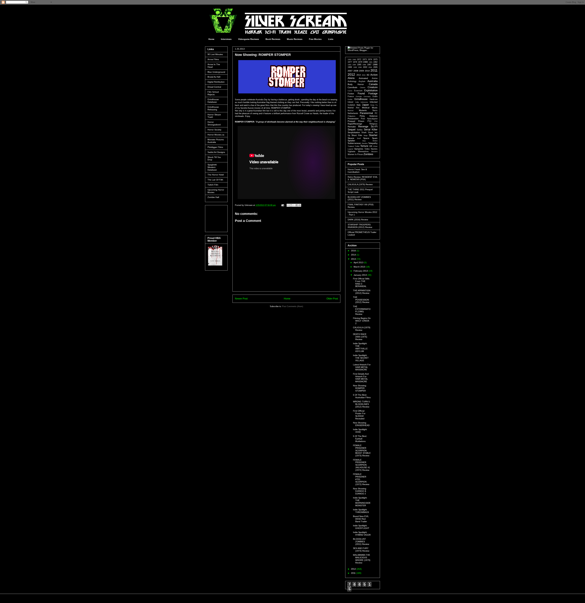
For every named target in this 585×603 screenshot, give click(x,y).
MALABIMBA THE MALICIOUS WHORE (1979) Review (361, 559)
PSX (376, 121)
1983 (349, 65)
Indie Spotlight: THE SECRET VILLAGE (361, 358)
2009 (361, 71)
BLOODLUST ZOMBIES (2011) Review (359, 198)
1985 (359, 65)
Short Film (356, 135)
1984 (354, 65)
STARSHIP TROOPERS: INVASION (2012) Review (360, 225)
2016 (363, 75)
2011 (374, 70)
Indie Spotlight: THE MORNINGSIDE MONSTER (361, 501)
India (357, 102)
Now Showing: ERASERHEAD (361, 423)
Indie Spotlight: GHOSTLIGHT (361, 526)
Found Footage (368, 93)
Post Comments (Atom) (292, 306)
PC (376, 113)
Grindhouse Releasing (213, 108)
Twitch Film (212, 185)
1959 (349, 59)
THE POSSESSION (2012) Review (361, 300)
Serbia (359, 130)
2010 (367, 71)
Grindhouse (360, 99)
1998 (360, 67)
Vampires (358, 149)
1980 (365, 62)
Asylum (362, 81)
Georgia (359, 96)
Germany (367, 96)
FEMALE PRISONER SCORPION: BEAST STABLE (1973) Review (362, 450)
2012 (351, 74)
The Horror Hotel (215, 174)
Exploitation (371, 90)
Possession (353, 118)
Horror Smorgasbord (214, 123)
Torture (364, 146)
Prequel (351, 121)
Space (366, 138)
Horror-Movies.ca (215, 134)
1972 (359, 59)
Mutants (363, 110)
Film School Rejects (213, 93)
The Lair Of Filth (215, 179)
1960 (354, 59)
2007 (350, 71)
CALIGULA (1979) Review (360, 184)
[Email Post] (282, 205)
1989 (350, 67)
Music (375, 107)
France (351, 96)
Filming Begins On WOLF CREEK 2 (362, 321)
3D (368, 75)
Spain (375, 138)
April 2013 (359, 262)
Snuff (359, 138)
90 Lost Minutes (215, 54)
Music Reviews (294, 39)
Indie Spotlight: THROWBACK (361, 510)
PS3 (369, 121)
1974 (370, 59)
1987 (369, 65)
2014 (353, 254)
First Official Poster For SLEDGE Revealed (359, 415)
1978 (355, 62)
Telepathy (373, 143)
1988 (375, 64)
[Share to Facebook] (296, 205)
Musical (350, 110)
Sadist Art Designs (216, 152)
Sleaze (351, 138)
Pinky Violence (369, 116)
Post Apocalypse (369, 119)
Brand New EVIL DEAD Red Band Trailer (361, 519)
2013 (358, 75)
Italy (359, 105)
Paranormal (366, 113)
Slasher (373, 135)
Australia (372, 81)
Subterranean (354, 143)
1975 (375, 59)
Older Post (332, 298)
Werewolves (363, 151)
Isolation (351, 105)
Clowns (362, 87)
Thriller (357, 146)
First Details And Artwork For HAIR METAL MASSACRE (361, 378)
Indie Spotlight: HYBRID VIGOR (362, 533)
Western (374, 151)
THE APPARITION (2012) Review (361, 291)
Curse (350, 91)
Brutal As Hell (213, 77)
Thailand (351, 146)
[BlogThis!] (290, 205)
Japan (365, 104)
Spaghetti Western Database (212, 167)
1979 (360, 62)
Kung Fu (374, 105)
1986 (364, 65)
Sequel (351, 129)
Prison (361, 121)
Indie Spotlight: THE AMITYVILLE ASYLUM (360, 347)
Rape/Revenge (355, 123)
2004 (370, 67)
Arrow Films (213, 59)
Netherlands (353, 113)
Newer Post (241, 298)
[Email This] (288, 205)
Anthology (352, 81)
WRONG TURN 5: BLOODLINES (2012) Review (361, 404)
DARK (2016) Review (358, 219)
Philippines (351, 116)
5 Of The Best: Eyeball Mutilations (360, 438)
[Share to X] (293, 205)
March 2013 (360, 267)
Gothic (350, 99)
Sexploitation (354, 132)
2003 (365, 67)
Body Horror (356, 84)
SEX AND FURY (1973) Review (361, 549)
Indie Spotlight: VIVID (360, 430)
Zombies (368, 154)
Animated (363, 78)
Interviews (226, 39)
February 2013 (361, 271)
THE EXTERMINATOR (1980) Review (361, 310)
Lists (330, 39)
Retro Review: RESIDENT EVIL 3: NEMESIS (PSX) (363, 178)
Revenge (363, 126)
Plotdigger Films (215, 147)
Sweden (365, 143)
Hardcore (374, 99)
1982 (375, 62)
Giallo (375, 96)
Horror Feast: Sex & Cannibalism (357, 170)
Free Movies (315, 39)
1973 (364, 59)
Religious (373, 124)
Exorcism (358, 91)
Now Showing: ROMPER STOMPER (360, 388)
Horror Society (214, 129)
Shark (364, 132)
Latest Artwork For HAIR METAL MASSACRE (362, 367)
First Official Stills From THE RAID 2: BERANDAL (361, 282)
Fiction (351, 93)
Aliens (351, 78)
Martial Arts (354, 108)
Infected (374, 102)
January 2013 (360, 275)
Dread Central (214, 87)
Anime (375, 78)
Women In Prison (355, 154)
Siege (365, 135)
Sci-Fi (374, 126)
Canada (373, 84)
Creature (373, 87)
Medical (365, 107)
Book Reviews (273, 39)
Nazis (375, 110)
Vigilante (351, 151)
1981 (370, 62)
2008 (355, 71)
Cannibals (352, 87)
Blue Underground (216, 72)
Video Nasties (371, 149)
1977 (350, 62)
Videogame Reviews (248, 39)
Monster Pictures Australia (215, 140)
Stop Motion (370, 141)
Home (211, 39)
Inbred (350, 102)
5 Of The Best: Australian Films (362, 396)
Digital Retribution (216, 82)
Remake (352, 126)
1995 (355, 67)
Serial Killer (371, 129)
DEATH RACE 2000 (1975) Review (360, 337)
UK (370, 146)
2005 (375, 67)
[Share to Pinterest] (299, 205)
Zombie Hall (213, 197)
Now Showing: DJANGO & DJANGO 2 (360, 491)
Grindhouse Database (213, 100)
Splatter (351, 140)
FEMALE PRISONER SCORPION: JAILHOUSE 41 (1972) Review (361, 465)
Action (374, 74)
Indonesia (364, 102)
